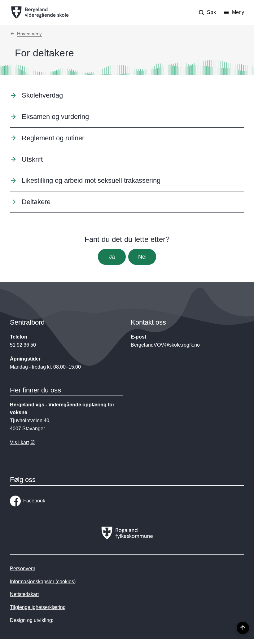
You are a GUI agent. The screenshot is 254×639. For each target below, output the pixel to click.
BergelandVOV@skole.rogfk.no (165, 345)
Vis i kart (19, 442)
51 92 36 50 (23, 345)
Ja (112, 257)
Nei (142, 257)
